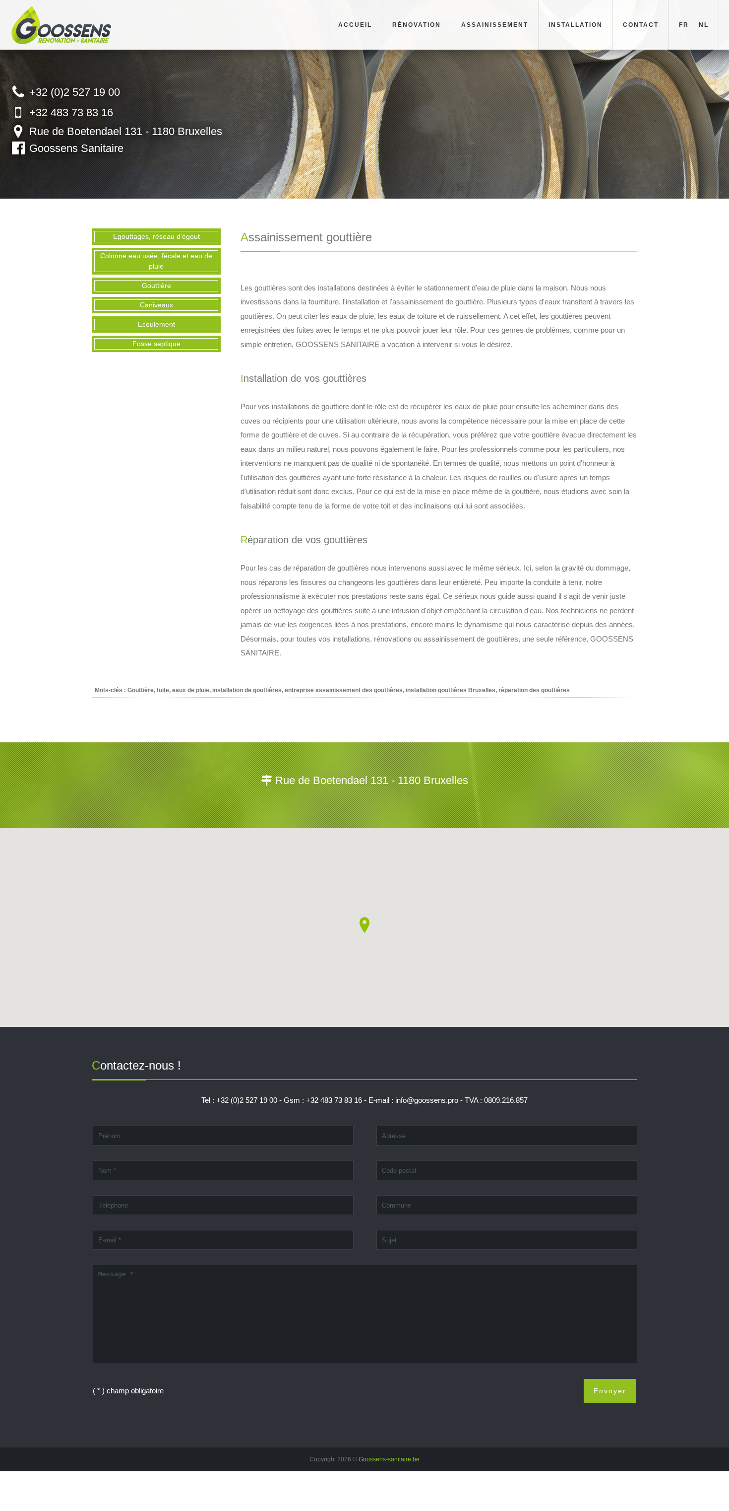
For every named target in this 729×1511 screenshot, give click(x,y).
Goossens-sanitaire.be (389, 1459)
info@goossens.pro (426, 1100)
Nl (704, 24)
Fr (684, 24)
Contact (641, 24)
